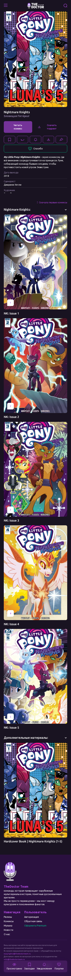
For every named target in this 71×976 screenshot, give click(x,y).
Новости (8, 930)
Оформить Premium (35, 925)
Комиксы (9, 921)
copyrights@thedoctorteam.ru (17, 954)
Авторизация (31, 917)
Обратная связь (33, 921)
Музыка (8, 925)
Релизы (8, 917)
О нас (7, 934)
